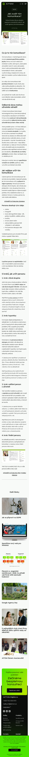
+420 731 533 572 (9, 701)
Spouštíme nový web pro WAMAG (11, 544)
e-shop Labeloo (12, 298)
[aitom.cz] (7, 4)
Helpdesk (6, 707)
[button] (14, 9)
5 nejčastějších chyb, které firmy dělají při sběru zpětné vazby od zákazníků (14, 630)
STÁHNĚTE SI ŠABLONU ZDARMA (14, 201)
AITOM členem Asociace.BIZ (13, 658)
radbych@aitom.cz (10, 704)
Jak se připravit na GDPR (11, 518)
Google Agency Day (9, 603)
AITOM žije (14, 28)
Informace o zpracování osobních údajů (10, 746)
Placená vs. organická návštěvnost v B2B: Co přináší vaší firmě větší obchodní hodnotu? (13, 574)
